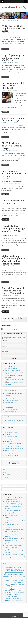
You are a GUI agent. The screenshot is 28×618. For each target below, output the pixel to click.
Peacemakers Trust (9, 450)
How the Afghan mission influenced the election (14, 173)
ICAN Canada (8, 445)
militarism (7, 589)
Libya (16, 587)
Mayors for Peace (9, 407)
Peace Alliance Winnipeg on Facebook (14, 420)
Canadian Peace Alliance (7, 576)
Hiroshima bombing (20, 578)
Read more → (5, 49)
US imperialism (20, 596)
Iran (19, 582)
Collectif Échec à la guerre (11, 438)
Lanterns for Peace (9, 587)
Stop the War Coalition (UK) (11, 411)
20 (17, 318)
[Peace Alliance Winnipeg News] (14, 6)
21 (19, 318)
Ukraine (20, 594)
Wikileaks (13, 600)
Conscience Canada (9, 439)
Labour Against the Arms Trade (12, 446)
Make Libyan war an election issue (12, 201)
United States (11, 596)
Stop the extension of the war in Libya (13, 119)
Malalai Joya (21, 587)
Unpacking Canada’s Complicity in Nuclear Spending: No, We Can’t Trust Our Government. (15, 506)
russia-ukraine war (9, 594)
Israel (8, 585)
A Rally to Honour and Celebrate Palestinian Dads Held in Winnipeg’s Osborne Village (13, 526)
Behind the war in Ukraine (11, 373)
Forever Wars (8, 536)
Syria (16, 594)
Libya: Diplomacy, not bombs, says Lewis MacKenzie (13, 58)
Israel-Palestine (17, 585)
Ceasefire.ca (8, 434)
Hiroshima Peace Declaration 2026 (13, 510)
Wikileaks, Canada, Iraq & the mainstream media (13, 28)
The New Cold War (9, 453)
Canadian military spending (18, 574)
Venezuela (8, 598)
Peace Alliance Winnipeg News (15, 615)
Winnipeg (17, 600)
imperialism (13, 582)
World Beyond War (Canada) (11, 455)
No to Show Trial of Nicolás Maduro (13, 533)
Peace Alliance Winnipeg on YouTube (13, 421)
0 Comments (15, 62)
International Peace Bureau (11, 402)
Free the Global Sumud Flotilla (12, 534)
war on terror (16, 598)
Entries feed (7, 474)
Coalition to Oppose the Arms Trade (13, 436)
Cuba (16, 576)
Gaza (19, 576)
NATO (12, 589)
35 (10, 320)
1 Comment (14, 90)
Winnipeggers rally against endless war (14, 549)
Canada (8, 574)
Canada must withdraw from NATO (13, 519)
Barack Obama (20, 572)
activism (18, 567)
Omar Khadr (16, 590)
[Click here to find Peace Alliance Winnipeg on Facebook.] (14, 462)
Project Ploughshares (10, 452)
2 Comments (15, 32)
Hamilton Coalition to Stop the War (13, 443)
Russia (22, 592)
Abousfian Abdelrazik (10, 567)
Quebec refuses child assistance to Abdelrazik (12, 85)
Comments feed (8, 476)
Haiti (14, 578)
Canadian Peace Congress (11, 432)
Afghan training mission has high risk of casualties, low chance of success (13, 260)
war (12, 598)
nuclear (17, 589)
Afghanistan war (12, 570)
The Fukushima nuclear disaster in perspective (11, 146)
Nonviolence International (11, 409)
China (14, 576)
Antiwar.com (7, 395)
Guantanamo (10, 578)
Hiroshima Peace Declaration (11, 400)
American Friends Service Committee (13, 393)
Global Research (8, 441)
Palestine (21, 590)
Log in (6, 472)
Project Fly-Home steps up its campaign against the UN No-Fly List (13, 230)
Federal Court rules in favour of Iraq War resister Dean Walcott (13, 291)
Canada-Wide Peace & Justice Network (14, 431)
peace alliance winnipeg (12, 592)
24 (5, 320)
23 (3, 320)
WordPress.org (8, 477)
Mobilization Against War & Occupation (14, 448)
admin (4, 32)
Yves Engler (21, 600)
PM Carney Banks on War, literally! (13, 557)
